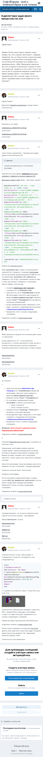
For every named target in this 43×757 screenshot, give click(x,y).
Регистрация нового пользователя (21, 678)
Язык (13, 751)
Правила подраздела (18, 105)
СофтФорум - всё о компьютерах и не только (20, 3)
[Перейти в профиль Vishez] (4, 39)
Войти (21, 693)
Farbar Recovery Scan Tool (19, 442)
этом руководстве (25, 318)
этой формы (33, 272)
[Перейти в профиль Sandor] (4, 95)
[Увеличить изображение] (13, 601)
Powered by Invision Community (21, 753)
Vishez (9, 25)
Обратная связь (25, 751)
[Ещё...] (39, 38)
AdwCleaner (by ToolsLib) (24, 288)
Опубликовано (18, 40)
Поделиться (22, 707)
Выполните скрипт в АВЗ (11, 180)
